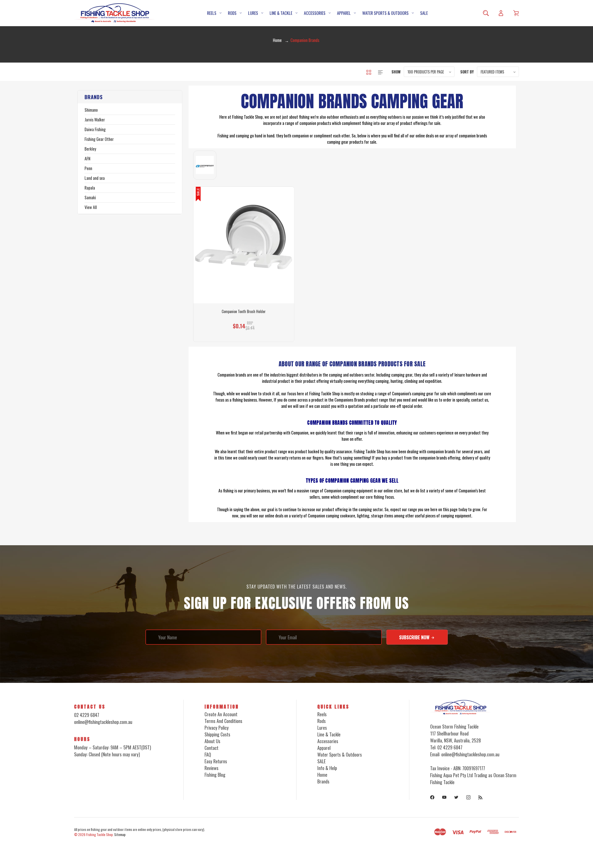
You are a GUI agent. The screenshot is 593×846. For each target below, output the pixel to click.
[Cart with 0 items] (516, 13)
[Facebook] (432, 797)
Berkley (90, 149)
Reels (211, 13)
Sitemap (120, 834)
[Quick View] (244, 275)
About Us (212, 741)
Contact (211, 747)
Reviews (211, 767)
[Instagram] (468, 797)
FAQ (208, 754)
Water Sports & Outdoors (385, 13)
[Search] (486, 13)
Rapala (90, 188)
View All (91, 207)
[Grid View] (369, 72)
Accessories (314, 13)
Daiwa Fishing (95, 129)
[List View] (380, 72)
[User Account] (501, 13)
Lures (253, 13)
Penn (88, 168)
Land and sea (95, 178)
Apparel (344, 13)
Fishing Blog (215, 774)
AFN (87, 158)
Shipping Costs (217, 734)
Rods (232, 13)
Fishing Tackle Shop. (100, 834)
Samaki (90, 197)
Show (396, 72)
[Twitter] (456, 797)
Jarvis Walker (95, 120)
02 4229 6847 (86, 714)
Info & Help (327, 767)
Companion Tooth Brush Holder (244, 311)
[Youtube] (444, 797)
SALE (424, 13)
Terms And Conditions (223, 720)
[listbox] (429, 72)
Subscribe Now (415, 637)
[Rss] (480, 797)
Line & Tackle (281, 13)
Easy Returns (216, 761)
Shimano (91, 110)
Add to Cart (241, 322)
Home (322, 774)
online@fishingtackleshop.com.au (103, 721)
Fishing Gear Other (99, 139)
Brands (323, 781)
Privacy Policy (217, 727)
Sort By (467, 72)
